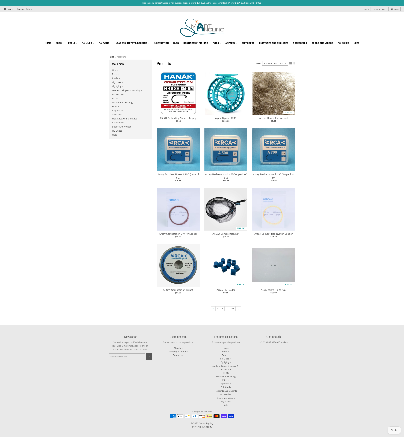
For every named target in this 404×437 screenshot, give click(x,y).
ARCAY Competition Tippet (178, 289)
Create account (379, 9)
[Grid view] (290, 63)
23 (233, 308)
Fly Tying (116, 86)
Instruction (118, 94)
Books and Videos (121, 126)
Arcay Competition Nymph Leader (273, 233)
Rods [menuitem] (59, 43)
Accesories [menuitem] (300, 43)
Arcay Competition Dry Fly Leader (178, 233)
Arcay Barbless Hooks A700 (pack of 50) (273, 176)
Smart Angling (206, 423)
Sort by (258, 63)
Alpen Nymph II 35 (226, 118)
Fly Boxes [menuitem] (343, 43)
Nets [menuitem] (356, 43)
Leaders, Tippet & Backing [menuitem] (131, 43)
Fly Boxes (117, 130)
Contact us (178, 355)
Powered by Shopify (202, 426)
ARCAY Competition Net (225, 233)
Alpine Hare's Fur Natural (273, 118)
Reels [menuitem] (71, 43)
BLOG (115, 98)
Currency (21, 9)
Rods (114, 74)
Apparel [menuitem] (230, 43)
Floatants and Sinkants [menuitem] (273, 43)
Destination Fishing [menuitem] (195, 43)
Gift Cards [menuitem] (248, 43)
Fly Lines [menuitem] (86, 43)
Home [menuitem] (48, 43)
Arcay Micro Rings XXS (273, 289)
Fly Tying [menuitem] (103, 43)
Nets (114, 134)
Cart (396, 9)
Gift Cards (117, 114)
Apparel (116, 110)
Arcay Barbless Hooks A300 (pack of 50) (178, 176)
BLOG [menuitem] (176, 43)
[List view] (294, 63)
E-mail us (283, 342)
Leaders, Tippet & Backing (126, 90)
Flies (114, 106)
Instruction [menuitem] (161, 43)
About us (178, 348)
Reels (115, 78)
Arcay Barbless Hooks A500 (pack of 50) (226, 176)
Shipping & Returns (178, 351)
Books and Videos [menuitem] (322, 43)
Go (149, 357)
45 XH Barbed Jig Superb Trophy (178, 118)
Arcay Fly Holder (226, 289)
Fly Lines (116, 82)
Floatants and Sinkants (124, 118)
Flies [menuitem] (216, 43)
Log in (366, 9)
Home (111, 57)
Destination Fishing (122, 102)
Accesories (118, 122)
